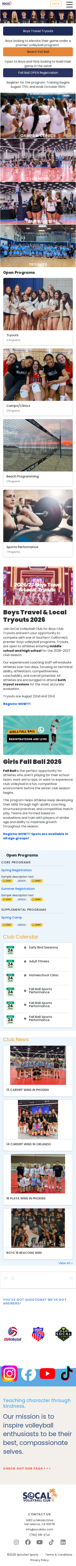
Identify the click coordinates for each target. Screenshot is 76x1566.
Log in (56, 3)
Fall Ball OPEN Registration (38, 72)
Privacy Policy (39, 1560)
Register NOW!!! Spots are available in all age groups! (35, 836)
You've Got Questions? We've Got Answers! (35, 1301)
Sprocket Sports (27, 1554)
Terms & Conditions (58, 1554)
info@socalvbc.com (39, 1529)
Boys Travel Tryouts (38, 31)
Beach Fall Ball (38, 51)
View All (64, 1263)
